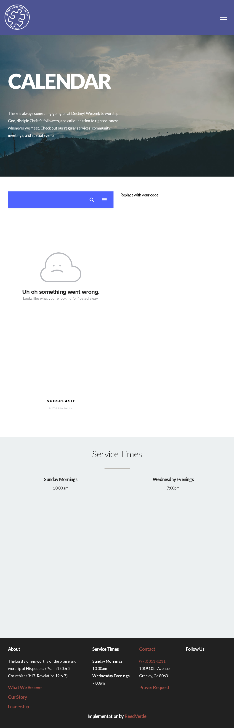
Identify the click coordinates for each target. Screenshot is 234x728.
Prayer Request (154, 687)
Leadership (18, 706)
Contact (147, 649)
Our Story (17, 697)
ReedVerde (135, 716)
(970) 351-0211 (152, 661)
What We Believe (24, 687)
